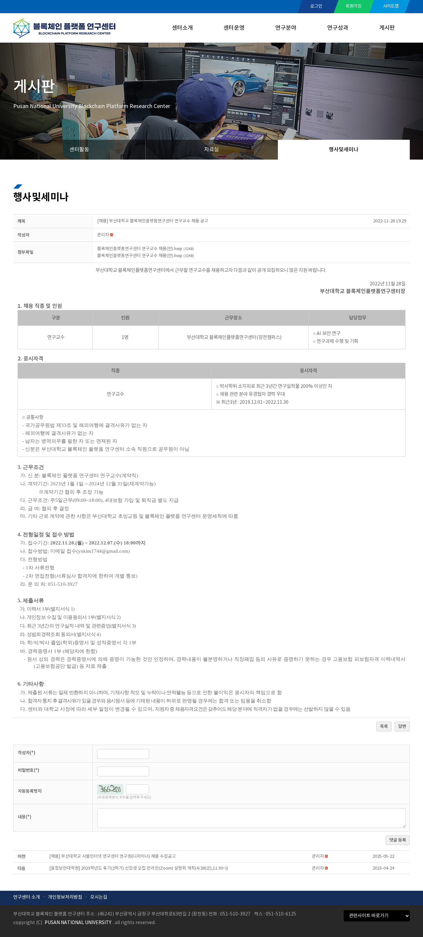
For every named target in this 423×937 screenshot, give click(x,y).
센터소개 (182, 28)
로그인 (316, 6)
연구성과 (337, 28)
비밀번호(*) (28, 770)
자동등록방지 (30, 791)
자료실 (211, 150)
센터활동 (79, 150)
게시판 (387, 28)
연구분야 (285, 28)
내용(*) (24, 817)
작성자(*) (26, 753)
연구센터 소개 (26, 897)
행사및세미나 (344, 150)
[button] (103, 235)
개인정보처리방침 (65, 897)
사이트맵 (391, 6)
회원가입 (354, 6)
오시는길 (98, 897)
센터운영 (234, 28)
